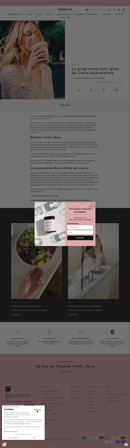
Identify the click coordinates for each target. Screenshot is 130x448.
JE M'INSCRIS (80, 238)
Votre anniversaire (73, 223)
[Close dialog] (92, 206)
